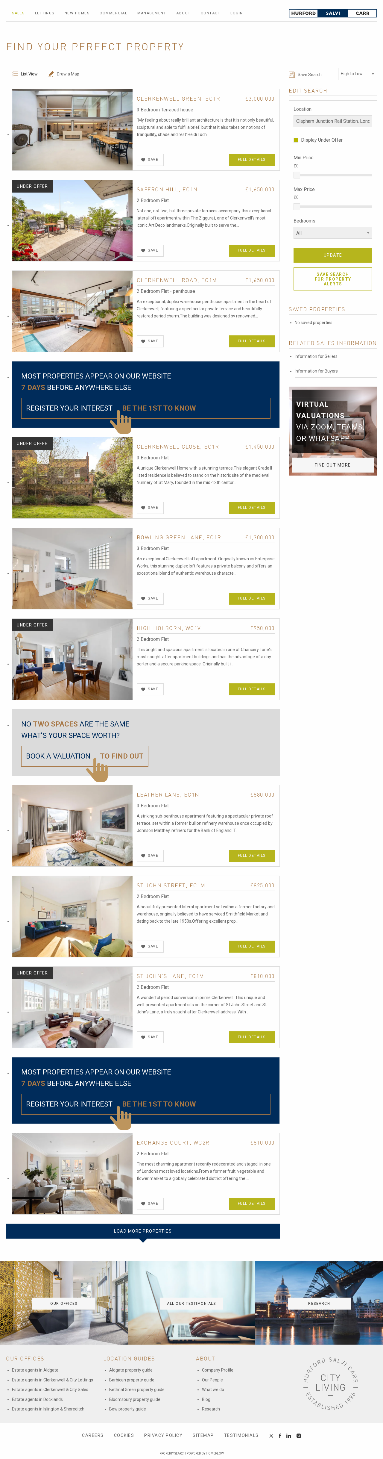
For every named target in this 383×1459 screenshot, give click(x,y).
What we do (213, 1389)
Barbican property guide (131, 1380)
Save (153, 160)
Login (236, 13)
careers (93, 1435)
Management (151, 13)
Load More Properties (143, 1231)
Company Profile (217, 1370)
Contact (211, 13)
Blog (206, 1399)
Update (333, 255)
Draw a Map (68, 74)
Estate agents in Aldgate (35, 1370)
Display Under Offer (322, 140)
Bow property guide (127, 1409)
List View (29, 74)
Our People (212, 1380)
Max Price (304, 189)
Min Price (304, 158)
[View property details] (72, 129)
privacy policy (163, 1435)
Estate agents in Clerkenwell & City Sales (50, 1389)
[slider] (297, 175)
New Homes (77, 13)
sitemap (203, 1435)
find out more (333, 465)
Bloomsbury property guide (134, 1399)
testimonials (241, 1435)
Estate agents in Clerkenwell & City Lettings (52, 1380)
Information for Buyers (316, 371)
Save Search (310, 74)
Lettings (44, 13)
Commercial (113, 13)
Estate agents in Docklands (37, 1399)
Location (302, 109)
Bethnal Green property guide (137, 1389)
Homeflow (215, 1453)
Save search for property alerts (333, 279)
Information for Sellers (316, 356)
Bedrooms (304, 221)
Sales (18, 13)
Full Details (252, 160)
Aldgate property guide (131, 1370)
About (183, 13)
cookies (124, 1435)
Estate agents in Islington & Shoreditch (48, 1409)
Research (211, 1409)
